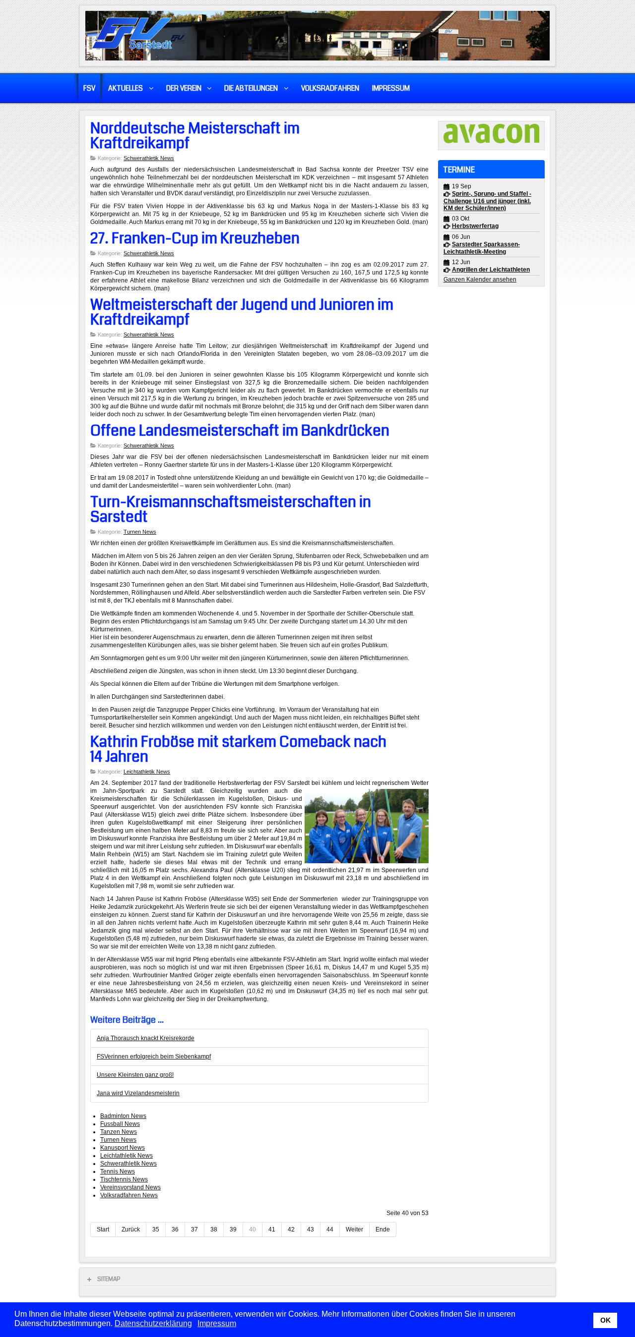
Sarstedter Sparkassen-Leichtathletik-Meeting (482, 248)
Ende (383, 1229)
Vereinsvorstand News (130, 1187)
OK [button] (605, 1320)
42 (291, 1229)
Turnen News (140, 532)
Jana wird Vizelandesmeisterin (138, 1093)
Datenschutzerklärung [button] (153, 1323)
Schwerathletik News (149, 158)
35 (155, 1229)
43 (310, 1229)
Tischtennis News (124, 1179)
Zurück (131, 1229)
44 (329, 1229)
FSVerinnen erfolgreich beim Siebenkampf (154, 1056)
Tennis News (117, 1171)
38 (213, 1229)
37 (194, 1229)
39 (233, 1229)
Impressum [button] (216, 1323)
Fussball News (120, 1123)
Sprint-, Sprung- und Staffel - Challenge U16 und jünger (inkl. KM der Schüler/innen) (487, 201)
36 (175, 1229)
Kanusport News (122, 1147)
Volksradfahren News (129, 1195)
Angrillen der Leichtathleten (491, 269)
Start (103, 1229)
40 (252, 1229)
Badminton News (123, 1116)
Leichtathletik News (147, 772)
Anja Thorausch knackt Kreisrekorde (145, 1038)
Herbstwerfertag (475, 226)
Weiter (354, 1229)
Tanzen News (118, 1131)
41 (271, 1229)
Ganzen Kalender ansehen (480, 279)
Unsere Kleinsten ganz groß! (135, 1074)
